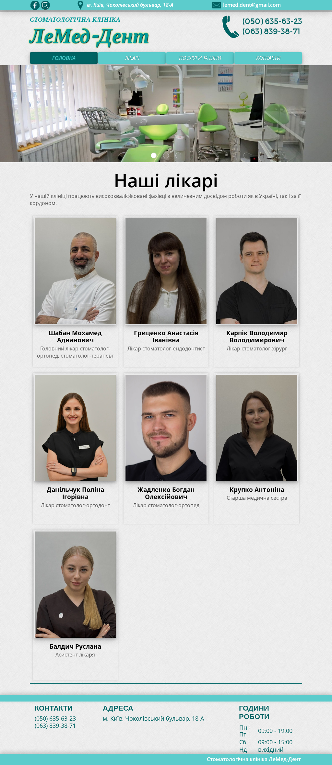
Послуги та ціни (200, 58)
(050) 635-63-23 (272, 21)
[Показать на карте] (80, 5)
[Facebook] (35, 5)
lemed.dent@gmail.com (252, 5)
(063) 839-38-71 (271, 31)
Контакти (268, 58)
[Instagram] (45, 5)
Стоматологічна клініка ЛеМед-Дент (254, 759)
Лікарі (132, 58)
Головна (64, 58)
